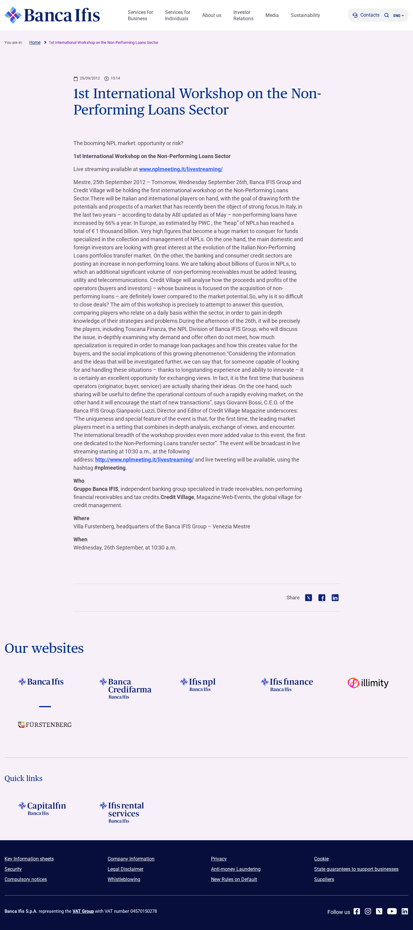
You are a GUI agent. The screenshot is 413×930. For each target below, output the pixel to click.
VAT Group (83, 911)
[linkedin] (404, 911)
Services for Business (140, 15)
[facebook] (356, 911)
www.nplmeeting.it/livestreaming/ (181, 169)
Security (13, 869)
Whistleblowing (124, 879)
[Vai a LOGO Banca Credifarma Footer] (125, 688)
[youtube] (392, 911)
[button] (386, 15)
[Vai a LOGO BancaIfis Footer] (45, 688)
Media (272, 15)
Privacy (219, 859)
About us (211, 15)
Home (35, 42)
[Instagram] (368, 911)
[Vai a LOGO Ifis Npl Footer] (206, 688)
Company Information (131, 859)
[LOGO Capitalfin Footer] (45, 812)
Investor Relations (243, 15)
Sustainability (305, 15)
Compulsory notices (26, 879)
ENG (396, 16)
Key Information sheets (29, 859)
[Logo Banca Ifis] (52, 15)
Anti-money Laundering (236, 869)
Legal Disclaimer (125, 869)
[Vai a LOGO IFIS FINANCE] (287, 688)
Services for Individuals (177, 15)
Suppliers (324, 879)
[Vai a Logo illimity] (368, 688)
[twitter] (379, 911)
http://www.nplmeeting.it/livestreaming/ (144, 459)
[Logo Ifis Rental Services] (125, 812)
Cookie (321, 859)
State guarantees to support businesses (356, 869)
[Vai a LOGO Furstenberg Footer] (45, 729)
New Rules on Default (234, 879)
